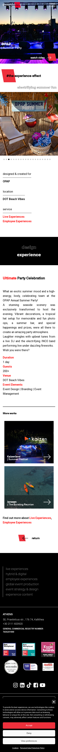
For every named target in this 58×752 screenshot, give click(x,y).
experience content (19, 594)
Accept (29, 725)
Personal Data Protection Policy (32, 748)
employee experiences (21, 579)
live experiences (17, 569)
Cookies (15, 748)
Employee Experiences (17, 221)
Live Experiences (13, 216)
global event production (22, 584)
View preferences (29, 741)
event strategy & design (22, 589)
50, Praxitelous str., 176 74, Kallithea (23, 619)
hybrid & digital (16, 574)
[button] (53, 701)
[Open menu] (52, 5)
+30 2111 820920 (13, 623)
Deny (29, 733)
